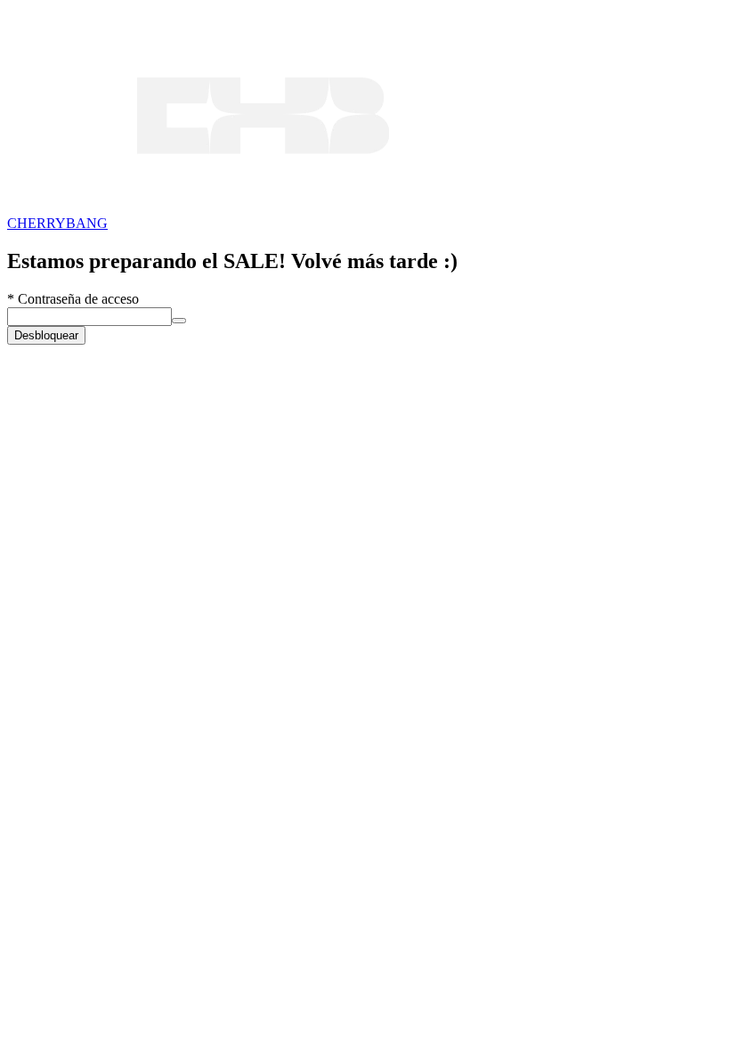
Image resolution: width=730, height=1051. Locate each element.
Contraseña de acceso (73, 298)
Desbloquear (46, 335)
